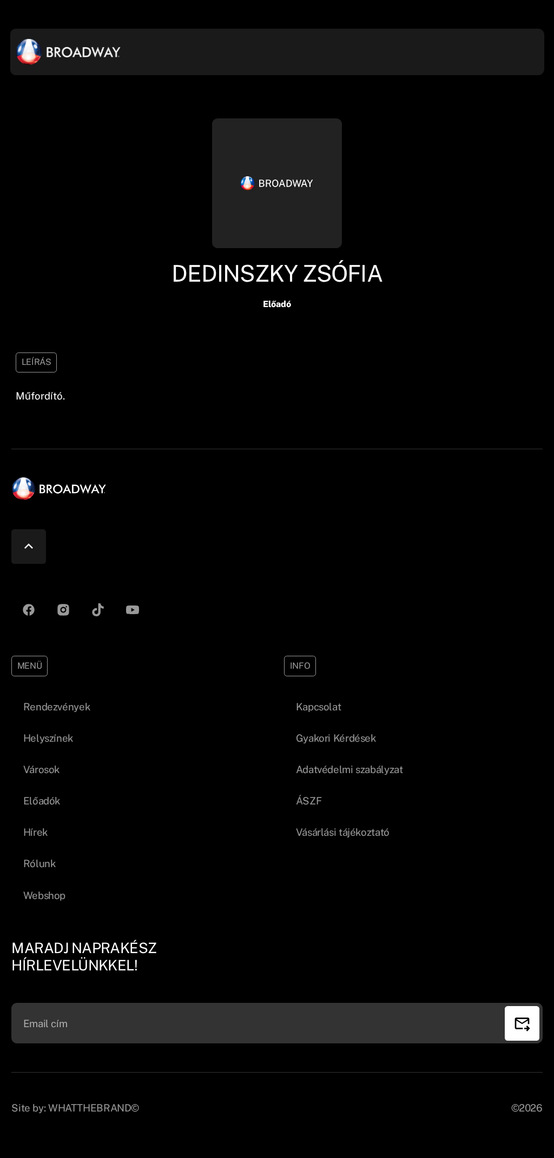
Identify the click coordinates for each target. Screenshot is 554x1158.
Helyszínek (48, 738)
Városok (41, 769)
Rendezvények (56, 707)
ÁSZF (309, 801)
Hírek (35, 832)
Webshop (44, 895)
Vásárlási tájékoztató (343, 832)
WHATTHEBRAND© (93, 1108)
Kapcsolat (318, 707)
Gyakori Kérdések (336, 738)
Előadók (41, 801)
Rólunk (39, 863)
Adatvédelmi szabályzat (349, 769)
